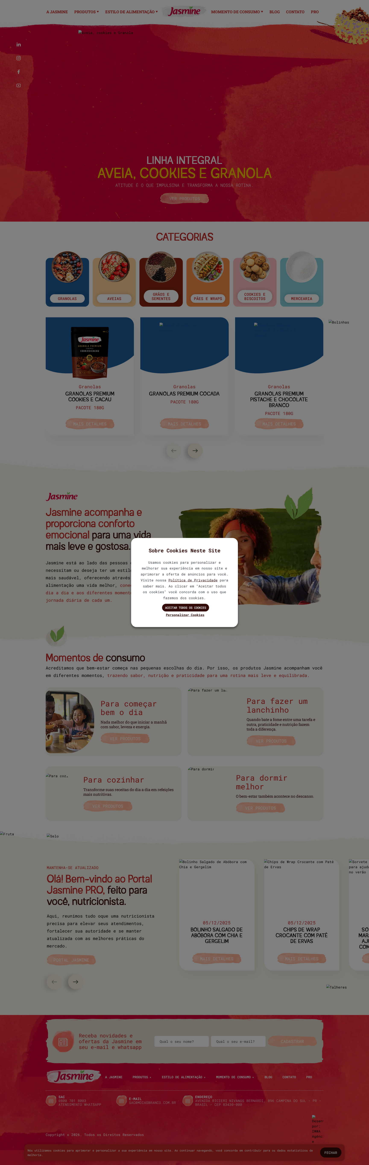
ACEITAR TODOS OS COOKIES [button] (185, 608)
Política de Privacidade (193, 580)
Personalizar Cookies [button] (185, 614)
